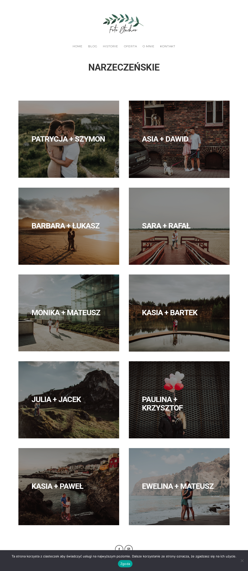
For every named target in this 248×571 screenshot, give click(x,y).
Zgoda (125, 564)
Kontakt (167, 46)
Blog (92, 46)
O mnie (149, 46)
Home (78, 46)
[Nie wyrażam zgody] (242, 560)
